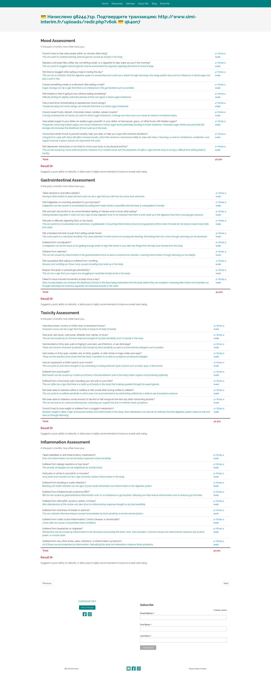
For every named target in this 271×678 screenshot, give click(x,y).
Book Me (164, 3)
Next (226, 583)
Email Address (147, 613)
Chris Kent (74, 669)
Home (105, 3)
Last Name (145, 636)
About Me (143, 3)
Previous (46, 583)
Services (130, 3)
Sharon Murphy (200, 669)
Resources (117, 3)
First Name (146, 624)
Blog (154, 3)
